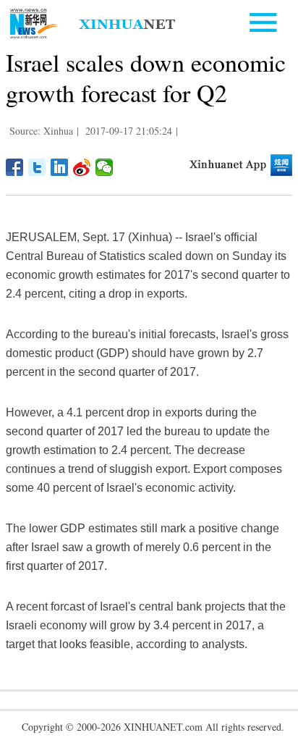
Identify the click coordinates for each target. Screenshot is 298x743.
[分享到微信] (104, 167)
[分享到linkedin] (60, 167)
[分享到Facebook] (15, 167)
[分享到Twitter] (37, 167)
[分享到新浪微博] (82, 167)
